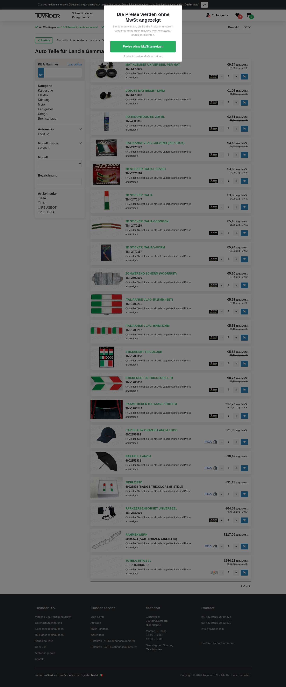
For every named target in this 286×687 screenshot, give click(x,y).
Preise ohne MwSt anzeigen (143, 46)
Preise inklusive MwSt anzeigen (143, 56)
